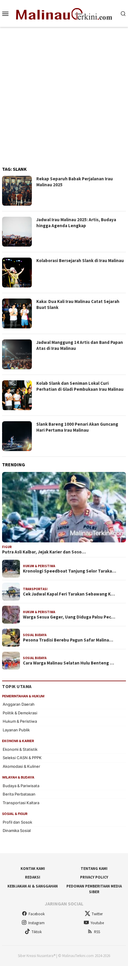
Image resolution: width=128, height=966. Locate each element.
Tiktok (37, 931)
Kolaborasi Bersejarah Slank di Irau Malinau (80, 260)
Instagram (36, 922)
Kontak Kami (33, 868)
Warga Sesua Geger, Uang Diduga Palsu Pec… (69, 617)
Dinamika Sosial (17, 830)
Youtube (97, 922)
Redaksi (32, 877)
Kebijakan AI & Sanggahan (32, 886)
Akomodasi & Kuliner (21, 766)
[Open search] (123, 13)
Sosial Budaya (34, 635)
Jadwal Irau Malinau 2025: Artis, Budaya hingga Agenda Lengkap (76, 222)
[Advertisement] (64, 94)
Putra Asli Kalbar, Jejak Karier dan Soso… (44, 552)
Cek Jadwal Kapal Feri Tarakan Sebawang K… (69, 594)
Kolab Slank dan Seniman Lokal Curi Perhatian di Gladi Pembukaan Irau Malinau (80, 386)
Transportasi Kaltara (21, 802)
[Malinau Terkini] (64, 13)
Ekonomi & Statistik (20, 749)
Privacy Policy (94, 877)
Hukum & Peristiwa (39, 566)
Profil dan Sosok (17, 822)
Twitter (97, 913)
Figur (7, 547)
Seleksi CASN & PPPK (22, 757)
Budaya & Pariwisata (21, 785)
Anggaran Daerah (19, 704)
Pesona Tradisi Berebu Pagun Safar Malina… (68, 640)
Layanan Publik (16, 729)
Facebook (37, 913)
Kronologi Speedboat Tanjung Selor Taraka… (69, 571)
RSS (97, 931)
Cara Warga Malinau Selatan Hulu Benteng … (68, 663)
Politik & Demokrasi (20, 712)
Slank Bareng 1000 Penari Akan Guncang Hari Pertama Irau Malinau (77, 427)
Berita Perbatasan (19, 794)
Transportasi (35, 589)
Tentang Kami (94, 868)
